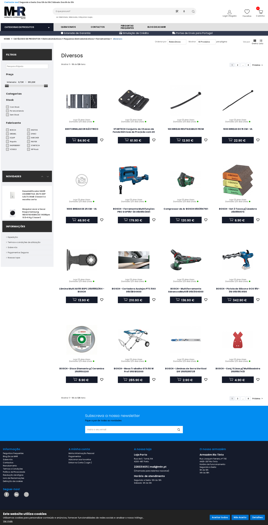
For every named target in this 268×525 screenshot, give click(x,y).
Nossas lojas (14, 257)
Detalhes (257, 517)
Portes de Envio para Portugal (194, 33)
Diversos (118, 39)
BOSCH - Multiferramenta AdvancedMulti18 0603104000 (185, 290)
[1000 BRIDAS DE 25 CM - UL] (81, 180)
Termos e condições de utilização (24, 242)
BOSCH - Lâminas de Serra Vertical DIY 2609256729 (185, 370)
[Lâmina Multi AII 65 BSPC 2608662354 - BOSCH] (81, 260)
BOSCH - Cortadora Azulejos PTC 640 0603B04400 (134, 290)
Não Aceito (240, 517)
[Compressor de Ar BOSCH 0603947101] (185, 180)
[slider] (7, 85)
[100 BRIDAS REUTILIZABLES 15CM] (185, 100)
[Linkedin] (16, 496)
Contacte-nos (11, 2)
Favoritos (247, 16)
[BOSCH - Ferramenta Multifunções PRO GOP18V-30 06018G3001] (133, 180)
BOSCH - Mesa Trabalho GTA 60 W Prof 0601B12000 (134, 370)
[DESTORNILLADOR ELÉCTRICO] (81, 100)
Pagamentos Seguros (18, 252)
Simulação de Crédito (135, 33)
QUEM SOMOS (68, 27)
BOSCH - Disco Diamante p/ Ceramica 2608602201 (81, 370)
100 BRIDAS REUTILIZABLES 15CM (186, 129)
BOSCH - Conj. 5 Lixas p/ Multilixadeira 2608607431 (238, 370)
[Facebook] (6, 496)
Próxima (256, 65)
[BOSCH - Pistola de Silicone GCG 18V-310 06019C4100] (238, 260)
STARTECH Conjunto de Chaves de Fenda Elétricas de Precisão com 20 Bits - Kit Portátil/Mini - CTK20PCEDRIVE (134, 133)
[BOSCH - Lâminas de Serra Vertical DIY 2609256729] (185, 339)
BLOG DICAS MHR (156, 27)
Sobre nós (12, 247)
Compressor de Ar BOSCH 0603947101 (186, 208)
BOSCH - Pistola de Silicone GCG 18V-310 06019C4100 (237, 290)
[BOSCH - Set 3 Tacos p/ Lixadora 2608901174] (238, 180)
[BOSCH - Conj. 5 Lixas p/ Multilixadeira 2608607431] (238, 339)
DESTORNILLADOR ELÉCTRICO (81, 129)
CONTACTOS (98, 27)
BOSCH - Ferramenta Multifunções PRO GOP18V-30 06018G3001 (133, 210)
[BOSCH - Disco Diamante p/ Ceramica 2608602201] (81, 339)
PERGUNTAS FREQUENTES (127, 27)
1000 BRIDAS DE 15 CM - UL (238, 129)
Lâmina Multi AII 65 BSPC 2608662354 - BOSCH (81, 290)
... (243, 65)
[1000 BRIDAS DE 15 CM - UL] (238, 100)
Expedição (13, 237)
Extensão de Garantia (76, 33)
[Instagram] (26, 496)
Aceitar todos (220, 517)
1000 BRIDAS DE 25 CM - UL (82, 208)
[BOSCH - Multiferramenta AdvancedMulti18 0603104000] (185, 260)
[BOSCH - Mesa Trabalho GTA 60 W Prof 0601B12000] (133, 339)
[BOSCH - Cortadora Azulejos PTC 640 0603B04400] (133, 260)
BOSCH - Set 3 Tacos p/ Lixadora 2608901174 (238, 210)
